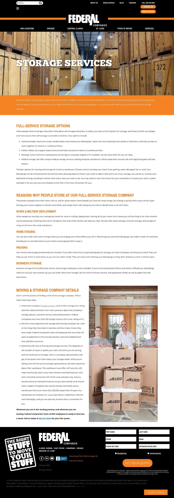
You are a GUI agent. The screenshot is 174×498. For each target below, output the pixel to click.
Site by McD (44, 465)
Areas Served (109, 3)
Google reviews (48, 306)
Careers (132, 3)
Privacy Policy (45, 470)
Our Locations (27, 28)
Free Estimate (148, 11)
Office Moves (155, 453)
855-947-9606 (45, 418)
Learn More (80, 486)
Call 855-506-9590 (148, 3)
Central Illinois (75, 28)
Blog (122, 3)
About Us (94, 3)
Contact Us (148, 6)
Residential (122, 453)
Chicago (51, 28)
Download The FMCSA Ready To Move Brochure (83, 458)
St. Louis (100, 28)
